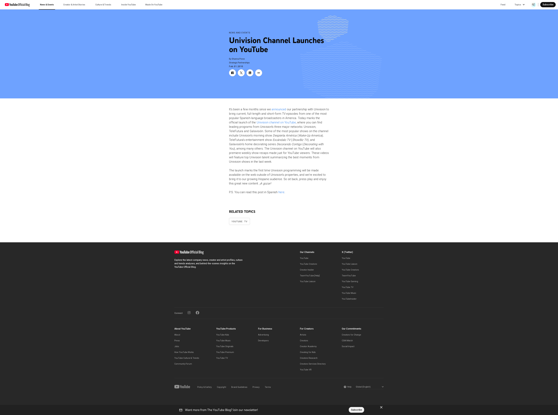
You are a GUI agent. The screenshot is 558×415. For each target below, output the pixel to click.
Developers (263, 340)
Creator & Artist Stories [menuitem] (74, 4)
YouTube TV (239, 221)
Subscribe (548, 4)
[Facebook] (197, 312)
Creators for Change (351, 335)
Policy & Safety (204, 387)
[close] (381, 407)
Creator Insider (307, 270)
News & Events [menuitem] (47, 4)
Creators (304, 340)
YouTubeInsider (349, 299)
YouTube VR (306, 369)
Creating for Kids (308, 352)
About (177, 335)
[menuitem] (503, 4)
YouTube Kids (222, 335)
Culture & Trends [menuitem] (103, 4)
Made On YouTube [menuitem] (153, 4)
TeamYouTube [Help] (310, 275)
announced (279, 109)
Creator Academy (308, 346)
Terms (268, 387)
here (281, 192)
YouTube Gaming (350, 281)
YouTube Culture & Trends (186, 358)
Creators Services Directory (313, 364)
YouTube (304, 258)
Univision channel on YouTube (276, 122)
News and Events (239, 33)
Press (177, 340)
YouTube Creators (308, 264)
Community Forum (183, 364)
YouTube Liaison (307, 281)
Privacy (256, 387)
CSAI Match (347, 340)
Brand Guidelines (239, 387)
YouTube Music (349, 293)
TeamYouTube (349, 275)
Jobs (176, 346)
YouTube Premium (225, 352)
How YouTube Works (184, 352)
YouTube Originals (224, 346)
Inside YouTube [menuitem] (128, 4)
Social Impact (348, 346)
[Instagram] (189, 312)
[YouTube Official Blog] (17, 5)
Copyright (221, 387)
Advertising (263, 335)
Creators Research (309, 358)
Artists (303, 335)
